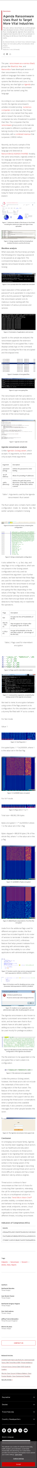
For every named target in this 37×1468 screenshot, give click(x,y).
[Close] (34, 1444)
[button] (18, 1343)
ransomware (6, 125)
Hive (20, 66)
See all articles (6, 1380)
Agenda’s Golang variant (16, 450)
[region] (18, 1454)
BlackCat (14, 66)
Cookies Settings (18, 1458)
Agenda (27, 84)
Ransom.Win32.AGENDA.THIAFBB (14, 153)
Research (25, 1262)
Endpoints (4, 1262)
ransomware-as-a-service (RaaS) (22, 63)
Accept (18, 1464)
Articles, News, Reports (8, 1265)
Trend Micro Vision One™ (22, 1197)
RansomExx (6, 69)
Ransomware (14, 1262)
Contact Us (18, 1343)
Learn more (18, 1454)
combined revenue (23, 134)
